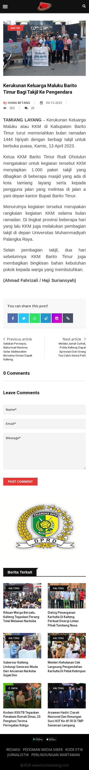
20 (32, 108)
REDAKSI (13, 749)
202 (12, 108)
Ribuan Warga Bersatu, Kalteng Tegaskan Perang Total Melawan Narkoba (21, 617)
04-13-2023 (54, 103)
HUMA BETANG (16, 103)
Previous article (17, 349)
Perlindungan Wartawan (55, 754)
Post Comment (20, 481)
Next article (72, 347)
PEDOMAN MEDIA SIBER (43, 749)
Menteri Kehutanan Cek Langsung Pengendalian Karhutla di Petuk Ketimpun (67, 667)
